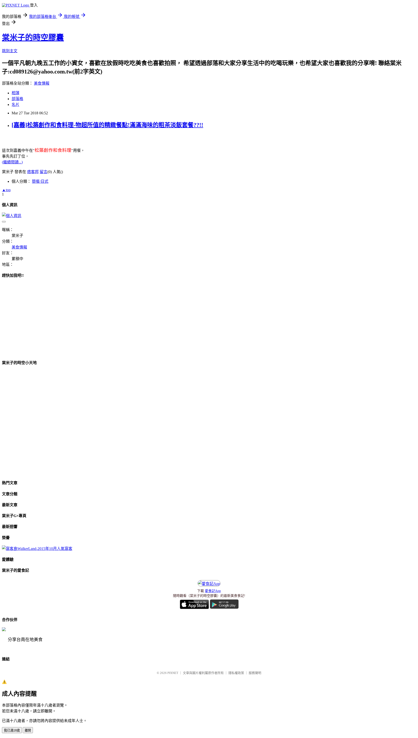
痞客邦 (33, 172)
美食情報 (41, 83)
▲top (6, 190)
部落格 (17, 99)
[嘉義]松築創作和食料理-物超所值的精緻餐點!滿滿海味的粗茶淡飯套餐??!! (107, 125)
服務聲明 (255, 673)
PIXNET (172, 673)
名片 (15, 104)
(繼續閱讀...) (12, 162)
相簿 (15, 93)
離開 (28, 730)
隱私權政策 (236, 673)
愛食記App (213, 591)
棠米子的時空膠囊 (33, 37)
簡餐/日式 (40, 181)
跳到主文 (9, 51)
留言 (43, 172)
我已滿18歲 (12, 730)
